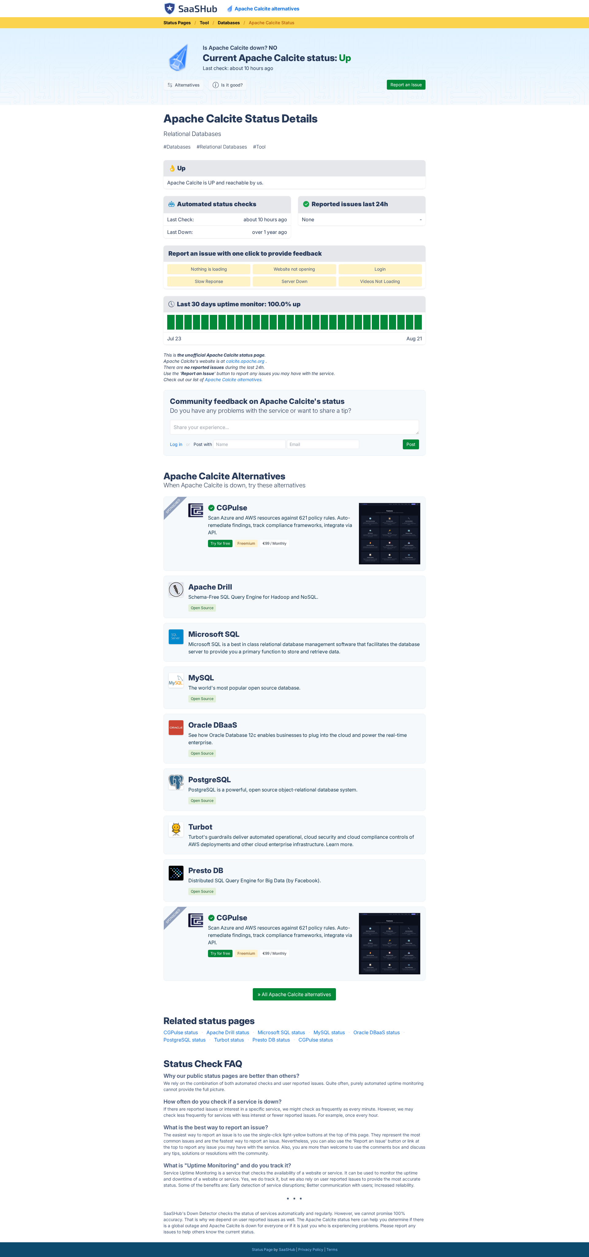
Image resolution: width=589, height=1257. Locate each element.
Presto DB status (271, 1040)
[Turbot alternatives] (176, 829)
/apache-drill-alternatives (198, 580)
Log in (176, 444)
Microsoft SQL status (281, 1032)
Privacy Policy (310, 1249)
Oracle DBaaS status (376, 1032)
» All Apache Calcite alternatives (294, 994)
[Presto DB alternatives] (176, 873)
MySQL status (329, 1032)
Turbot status (229, 1040)
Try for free (220, 543)
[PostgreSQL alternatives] (176, 782)
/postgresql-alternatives (196, 772)
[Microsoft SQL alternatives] (176, 636)
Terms (331, 1249)
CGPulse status (181, 1032)
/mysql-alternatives (191, 670)
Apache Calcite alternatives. (234, 379)
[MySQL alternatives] (176, 680)
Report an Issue (406, 84)
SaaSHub (287, 1249)
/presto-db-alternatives (195, 863)
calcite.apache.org (245, 361)
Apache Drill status (227, 1032)
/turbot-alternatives (191, 820)
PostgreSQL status (185, 1040)
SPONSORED (173, 506)
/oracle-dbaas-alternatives (199, 718)
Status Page (262, 1249)
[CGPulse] (195, 510)
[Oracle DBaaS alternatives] (176, 727)
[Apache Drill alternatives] (176, 589)
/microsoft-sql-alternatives (199, 627)
